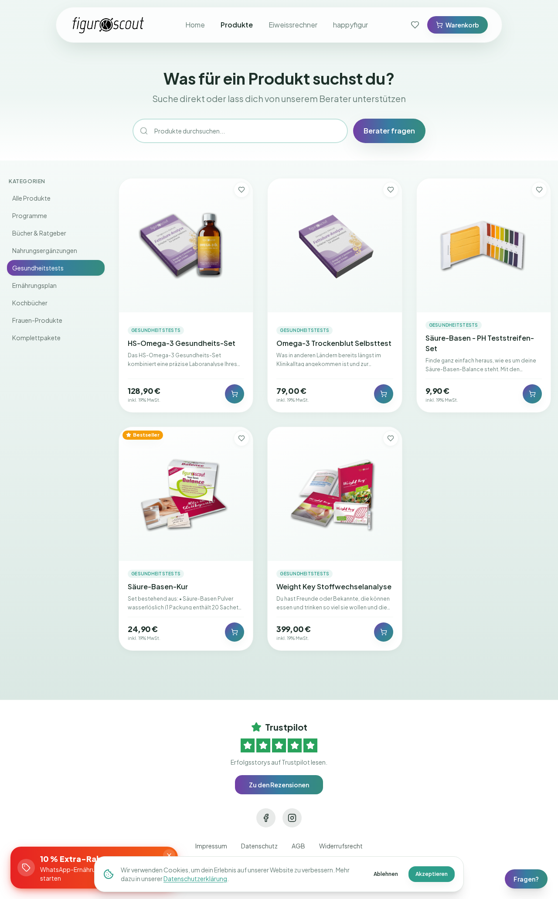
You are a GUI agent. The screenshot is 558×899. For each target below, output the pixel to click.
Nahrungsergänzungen (44, 250)
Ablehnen (386, 874)
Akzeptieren (431, 874)
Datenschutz (259, 846)
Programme (29, 215)
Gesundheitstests (38, 268)
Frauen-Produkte (37, 320)
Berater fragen (389, 130)
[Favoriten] (415, 25)
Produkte (237, 24)
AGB (298, 846)
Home (195, 24)
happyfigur (350, 24)
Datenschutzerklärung (195, 878)
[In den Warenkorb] (234, 393)
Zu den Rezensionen (279, 785)
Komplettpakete (36, 338)
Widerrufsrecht (341, 846)
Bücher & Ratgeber (39, 233)
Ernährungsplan (34, 285)
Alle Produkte (31, 198)
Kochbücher (30, 303)
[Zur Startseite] (108, 24)
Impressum (211, 846)
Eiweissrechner (293, 24)
